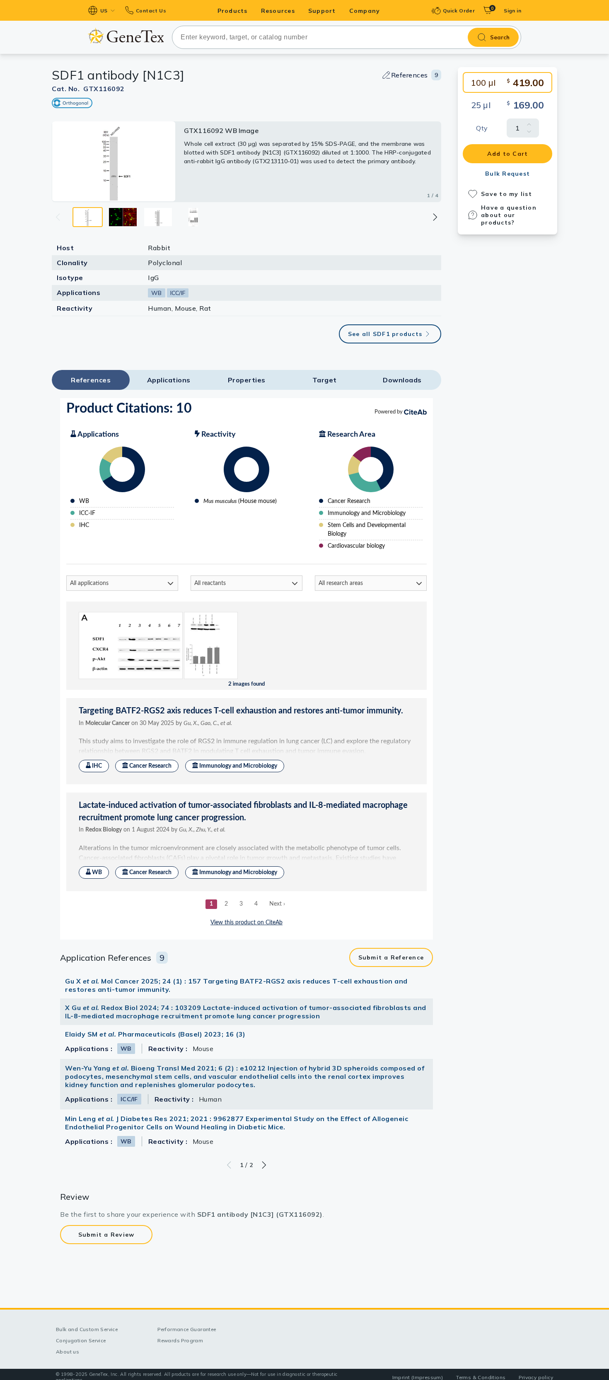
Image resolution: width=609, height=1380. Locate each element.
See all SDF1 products (385, 334)
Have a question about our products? (508, 215)
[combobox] (346, 37)
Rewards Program (180, 1340)
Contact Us (151, 10)
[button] (434, 217)
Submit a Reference (391, 957)
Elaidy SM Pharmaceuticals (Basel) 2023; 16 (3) (155, 1034)
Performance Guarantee (186, 1329)
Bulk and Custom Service (87, 1329)
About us (67, 1352)
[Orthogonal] (72, 103)
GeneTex (126, 36)
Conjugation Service (81, 1340)
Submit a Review (106, 1234)
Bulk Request (507, 173)
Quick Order (459, 10)
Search (500, 37)
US (104, 10)
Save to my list (506, 194)
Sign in (512, 10)
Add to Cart (507, 153)
